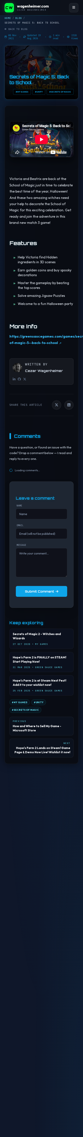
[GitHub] (19, 379)
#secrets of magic (60, 92)
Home (8, 18)
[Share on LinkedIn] (69, 405)
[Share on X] (56, 405)
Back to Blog (17, 29)
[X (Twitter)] (24, 379)
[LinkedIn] (14, 379)
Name (19, 505)
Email (20, 525)
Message (21, 545)
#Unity (39, 92)
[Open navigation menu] (73, 7)
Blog (18, 18)
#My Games (22, 92)
